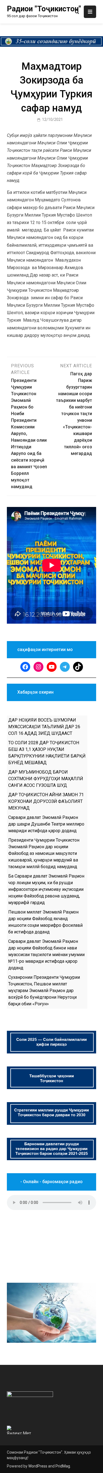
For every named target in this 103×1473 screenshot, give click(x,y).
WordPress (37, 1466)
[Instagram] (38, 667)
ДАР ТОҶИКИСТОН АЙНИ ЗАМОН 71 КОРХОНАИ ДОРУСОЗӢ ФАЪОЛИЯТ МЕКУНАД (46, 801)
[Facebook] (25, 667)
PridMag (62, 1466)
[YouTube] (52, 667)
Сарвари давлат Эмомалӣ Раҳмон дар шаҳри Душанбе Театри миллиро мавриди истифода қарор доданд (46, 824)
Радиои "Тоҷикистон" (44, 8)
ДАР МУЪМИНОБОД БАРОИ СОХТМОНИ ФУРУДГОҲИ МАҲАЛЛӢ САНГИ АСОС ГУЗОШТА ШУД (45, 778)
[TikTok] (78, 667)
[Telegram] (65, 667)
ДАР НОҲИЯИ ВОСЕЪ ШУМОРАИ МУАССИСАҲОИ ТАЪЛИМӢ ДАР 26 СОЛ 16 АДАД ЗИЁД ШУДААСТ (44, 726)
